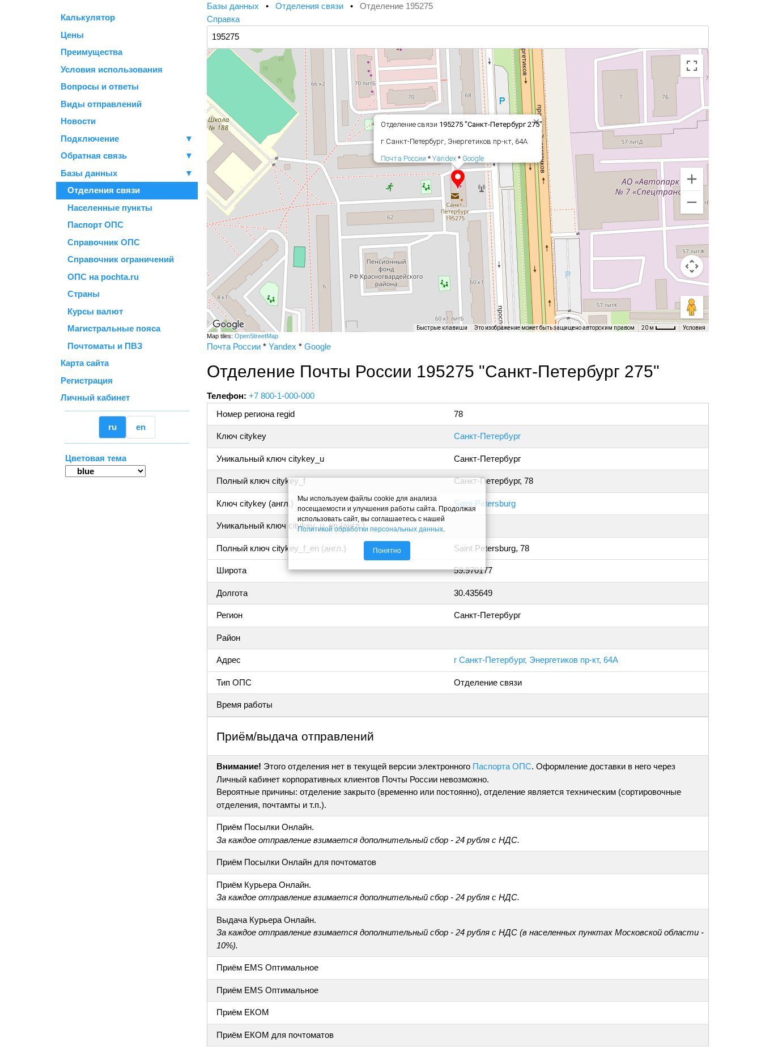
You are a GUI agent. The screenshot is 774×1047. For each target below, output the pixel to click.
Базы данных (89, 173)
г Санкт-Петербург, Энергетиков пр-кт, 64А (536, 660)
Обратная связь (127, 155)
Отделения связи (100, 190)
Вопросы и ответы (100, 86)
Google (473, 158)
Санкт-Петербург (487, 436)
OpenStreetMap (256, 336)
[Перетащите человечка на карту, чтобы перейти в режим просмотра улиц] (692, 307)
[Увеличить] (692, 179)
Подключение (127, 138)
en (141, 427)
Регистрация (87, 380)
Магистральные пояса (110, 328)
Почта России (403, 158)
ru (112, 427)
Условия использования (112, 69)
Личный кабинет (95, 397)
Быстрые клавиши (441, 328)
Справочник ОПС (100, 242)
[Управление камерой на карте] (692, 266)
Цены (72, 35)
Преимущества (91, 52)
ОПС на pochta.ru (100, 277)
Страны (80, 294)
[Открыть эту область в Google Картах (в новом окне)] (228, 324)
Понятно (387, 551)
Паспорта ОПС (502, 766)
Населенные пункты (106, 207)
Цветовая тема (95, 458)
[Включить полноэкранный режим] (692, 65)
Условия (694, 328)
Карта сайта (85, 363)
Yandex (444, 158)
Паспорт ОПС (92, 224)
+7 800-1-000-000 (281, 396)
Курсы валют (92, 311)
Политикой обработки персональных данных (370, 529)
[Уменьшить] (692, 202)
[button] (457, 179)
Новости (78, 121)
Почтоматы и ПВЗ (101, 346)
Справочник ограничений (117, 259)
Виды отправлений (101, 104)
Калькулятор (88, 17)
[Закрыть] (534, 119)
